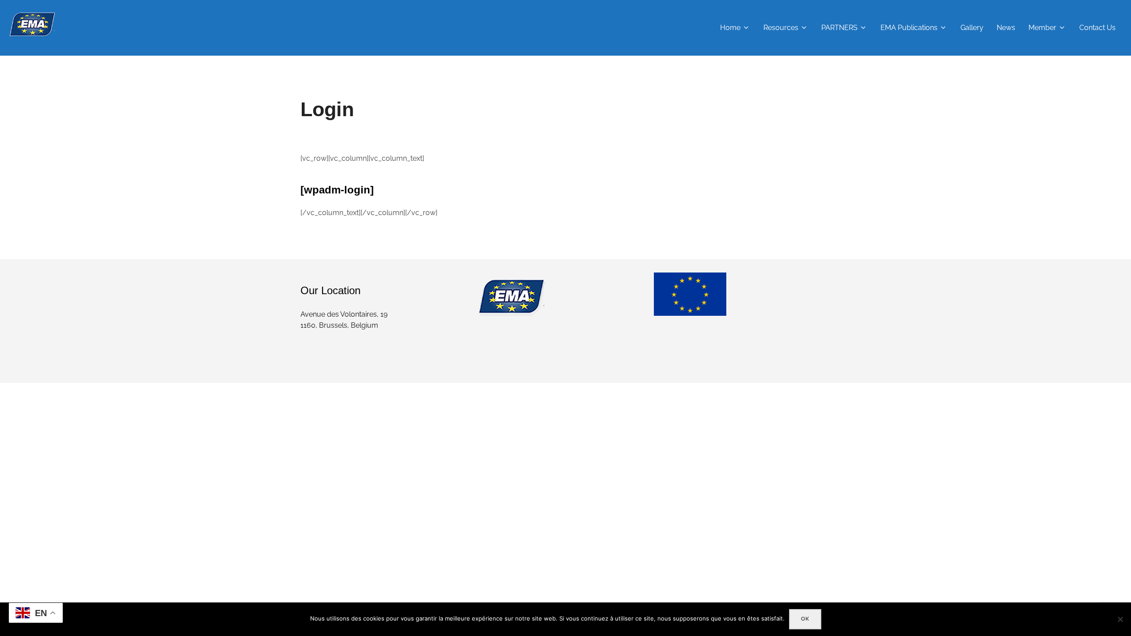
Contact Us (1097, 27)
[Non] (1120, 619)
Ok (805, 618)
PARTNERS (839, 27)
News (1006, 27)
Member (1042, 27)
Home (730, 27)
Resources (780, 27)
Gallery (971, 27)
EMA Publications (909, 27)
